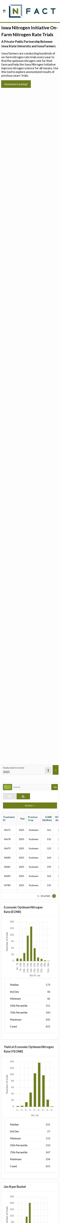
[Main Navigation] (5, 11)
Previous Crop (33, 818)
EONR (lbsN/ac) (47, 818)
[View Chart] (23, 796)
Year (22, 818)
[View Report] (10, 796)
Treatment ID (9, 818)
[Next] (54, 896)
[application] (30, 948)
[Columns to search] (7, 787)
